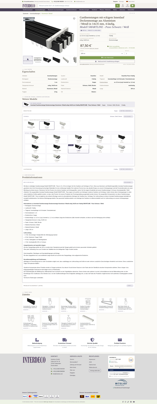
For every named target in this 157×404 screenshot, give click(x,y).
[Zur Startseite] (34, 359)
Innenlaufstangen (40, 9)
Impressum (92, 359)
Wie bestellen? (74, 362)
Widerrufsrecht (93, 367)
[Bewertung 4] (122, 367)
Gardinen (94, 9)
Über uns (72, 370)
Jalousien (122, 9)
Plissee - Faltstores (105, 9)
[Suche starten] (117, 6)
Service (72, 359)
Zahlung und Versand (75, 364)
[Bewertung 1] (119, 367)
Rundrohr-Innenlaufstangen (56, 9)
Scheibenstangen (84, 9)
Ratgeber (72, 372)
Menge (127, 50)
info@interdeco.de (80, 1)
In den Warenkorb (108, 57)
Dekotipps (121, 1)
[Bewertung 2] (120, 367)
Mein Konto (73, 367)
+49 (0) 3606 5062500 (59, 368)
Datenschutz (92, 364)
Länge (82, 50)
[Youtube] (134, 402)
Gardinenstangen (28, 9)
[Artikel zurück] (130, 13)
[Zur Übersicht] (132, 13)
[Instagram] (125, 402)
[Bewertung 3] (121, 367)
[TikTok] (128, 402)
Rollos (115, 9)
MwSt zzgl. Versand (94, 48)
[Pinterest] (131, 402)
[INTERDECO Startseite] (28, 5)
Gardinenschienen (71, 9)
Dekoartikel (131, 9)
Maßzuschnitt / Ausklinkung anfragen (108, 61)
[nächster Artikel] (134, 13)
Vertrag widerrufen (95, 370)
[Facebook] (122, 402)
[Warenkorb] (132, 5)
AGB (90, 362)
